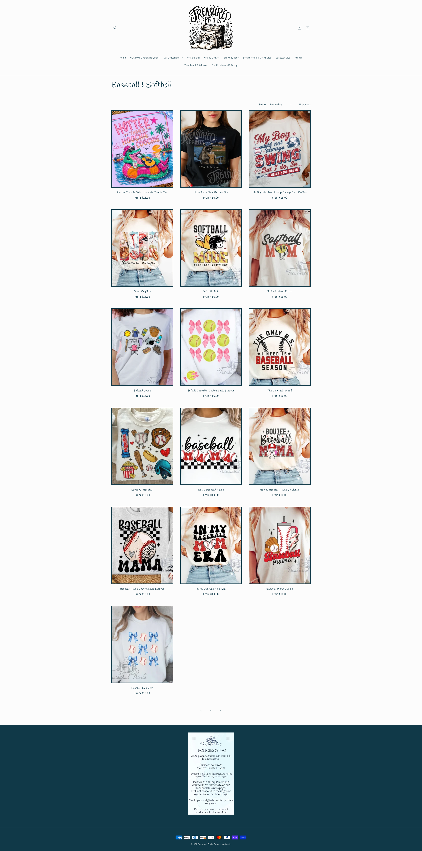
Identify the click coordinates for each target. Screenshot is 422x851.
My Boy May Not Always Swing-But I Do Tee (280, 192)
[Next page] (221, 711)
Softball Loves (142, 390)
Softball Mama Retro (279, 291)
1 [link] (201, 711)
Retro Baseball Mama (211, 490)
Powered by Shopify (222, 844)
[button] (115, 28)
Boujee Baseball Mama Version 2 (279, 490)
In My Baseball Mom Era (211, 589)
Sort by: (263, 104)
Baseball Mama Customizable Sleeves (142, 589)
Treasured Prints (205, 844)
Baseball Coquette (142, 688)
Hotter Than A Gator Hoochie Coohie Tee (142, 192)
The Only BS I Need (279, 390)
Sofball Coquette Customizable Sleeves (211, 390)
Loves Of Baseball (142, 490)
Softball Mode (211, 291)
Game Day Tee (142, 291)
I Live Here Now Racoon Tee (211, 192)
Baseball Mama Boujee (279, 589)
